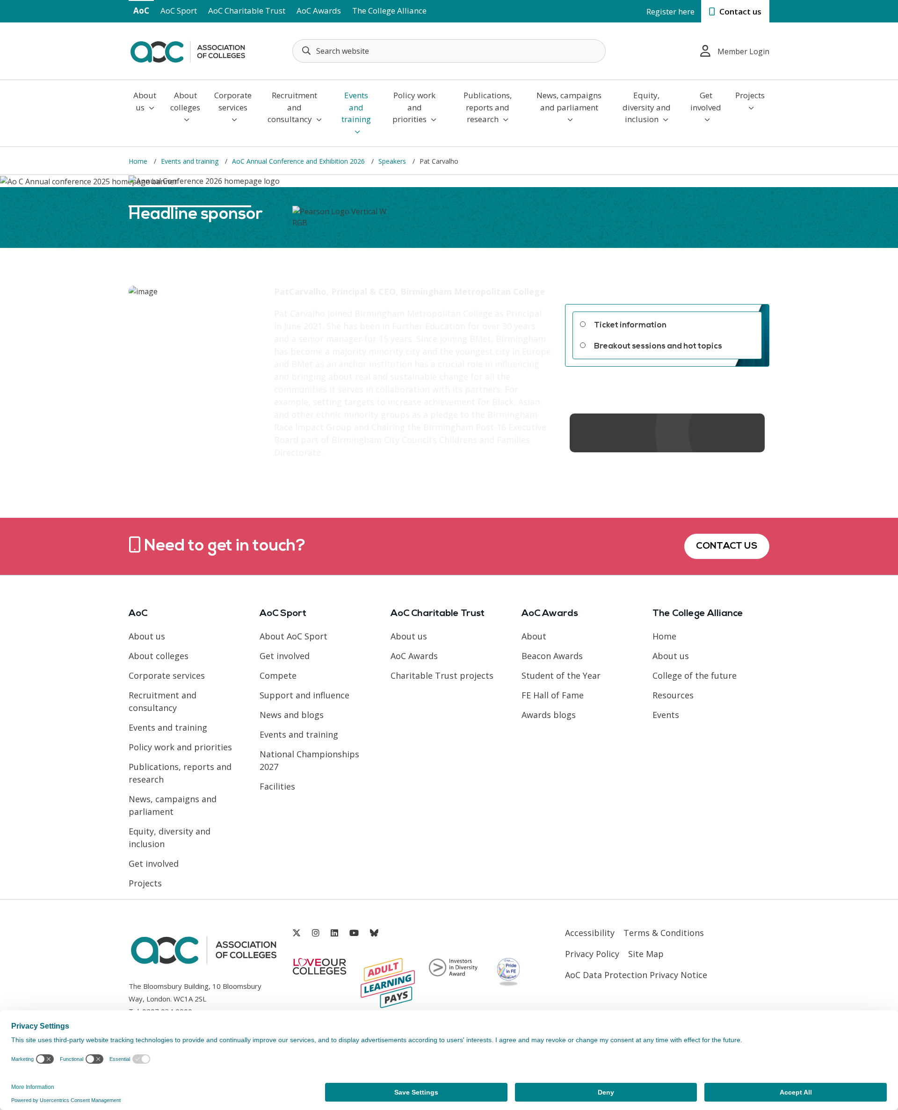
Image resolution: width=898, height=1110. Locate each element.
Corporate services (233, 101)
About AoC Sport (293, 636)
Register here (670, 11)
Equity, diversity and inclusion (647, 107)
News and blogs (292, 714)
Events (665, 714)
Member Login (743, 51)
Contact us (739, 11)
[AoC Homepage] (187, 50)
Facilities (277, 786)
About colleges (185, 101)
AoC (141, 10)
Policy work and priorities (413, 107)
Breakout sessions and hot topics (658, 346)
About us (144, 101)
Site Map (646, 953)
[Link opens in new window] (296, 933)
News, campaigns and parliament (568, 101)
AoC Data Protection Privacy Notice (636, 974)
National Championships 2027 (309, 760)
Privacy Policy (592, 953)
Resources (673, 695)
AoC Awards (319, 10)
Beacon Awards (552, 655)
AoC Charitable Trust (246, 10)
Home (664, 636)
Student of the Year (561, 675)
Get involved (705, 101)
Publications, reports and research (487, 107)
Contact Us (727, 546)
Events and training (356, 107)
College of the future (694, 675)
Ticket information (630, 325)
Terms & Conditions (663, 932)
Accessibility (590, 932)
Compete (278, 675)
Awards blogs (548, 714)
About (533, 636)
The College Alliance (389, 10)
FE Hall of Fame (552, 695)
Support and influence (304, 695)
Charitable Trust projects (442, 675)
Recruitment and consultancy (293, 107)
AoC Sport (178, 10)
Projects (750, 95)
